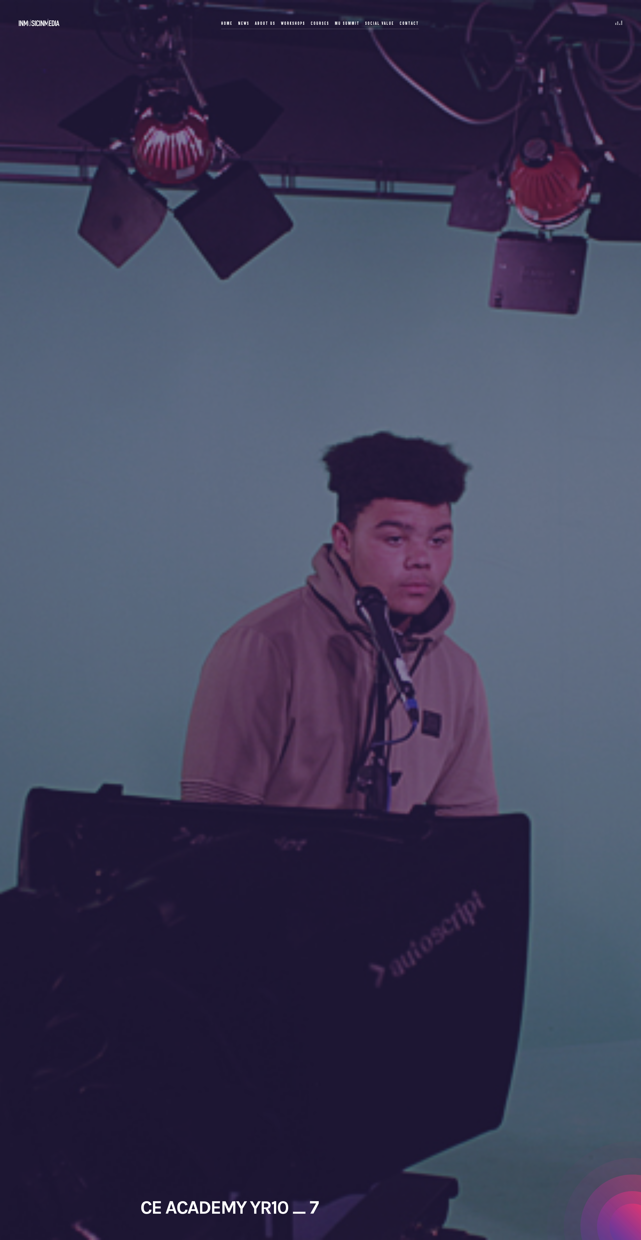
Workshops (293, 23)
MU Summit (347, 23)
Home (227, 23)
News (243, 23)
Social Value (379, 23)
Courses (320, 23)
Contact (409, 23)
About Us (265, 23)
